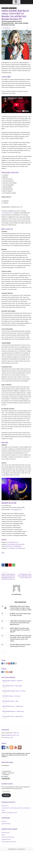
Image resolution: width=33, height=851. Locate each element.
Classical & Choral (6, 839)
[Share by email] (16, 663)
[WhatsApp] (13, 565)
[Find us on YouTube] (9, 672)
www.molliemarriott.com (8, 213)
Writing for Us (5, 805)
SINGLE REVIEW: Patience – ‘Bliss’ (10, 701)
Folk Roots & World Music (8, 837)
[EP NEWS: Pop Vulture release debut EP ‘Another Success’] (5, 615)
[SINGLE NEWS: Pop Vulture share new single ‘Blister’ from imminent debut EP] (5, 630)
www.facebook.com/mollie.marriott (15, 544)
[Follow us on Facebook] (2, 672)
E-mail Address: (5, 765)
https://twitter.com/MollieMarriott (13, 546)
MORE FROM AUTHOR (20, 602)
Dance (3, 835)
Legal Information (6, 823)
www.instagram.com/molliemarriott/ (16, 548)
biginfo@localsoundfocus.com (12, 735)
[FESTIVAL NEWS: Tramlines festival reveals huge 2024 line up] (5, 646)
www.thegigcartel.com (16, 509)
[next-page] (5, 652)
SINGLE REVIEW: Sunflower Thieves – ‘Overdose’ (14, 691)
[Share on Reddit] (7, 663)
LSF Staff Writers (6, 28)
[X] (6, 565)
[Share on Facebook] (2, 663)
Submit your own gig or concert (9, 812)
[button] (2, 2)
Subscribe (6, 795)
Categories (5, 776)
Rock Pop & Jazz (5, 8)
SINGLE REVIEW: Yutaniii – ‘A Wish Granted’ (12, 716)
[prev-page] (2, 652)
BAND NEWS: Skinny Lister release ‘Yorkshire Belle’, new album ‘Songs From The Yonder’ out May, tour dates (20, 608)
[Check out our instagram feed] (11, 672)
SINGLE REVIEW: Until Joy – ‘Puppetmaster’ (12, 706)
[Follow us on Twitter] (5, 672)
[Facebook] (3, 565)
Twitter (11, 737)
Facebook (5, 737)
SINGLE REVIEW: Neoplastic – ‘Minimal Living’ (13, 711)
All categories (6, 774)
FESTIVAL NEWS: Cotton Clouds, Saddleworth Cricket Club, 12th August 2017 (24, 576)
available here (15, 732)
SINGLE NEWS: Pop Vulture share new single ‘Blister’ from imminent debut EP (20, 630)
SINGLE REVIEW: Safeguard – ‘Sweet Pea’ (12, 680)
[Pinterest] (10, 565)
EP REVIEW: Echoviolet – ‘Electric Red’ (11, 696)
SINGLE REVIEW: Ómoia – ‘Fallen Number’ (12, 685)
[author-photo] (16, 592)
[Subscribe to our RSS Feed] (7, 672)
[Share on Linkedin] (11, 663)
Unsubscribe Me (7, 771)
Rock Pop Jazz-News (12, 8)
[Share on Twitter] (5, 663)
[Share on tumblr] (14, 663)
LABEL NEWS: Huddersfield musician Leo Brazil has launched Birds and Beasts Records (20, 622)
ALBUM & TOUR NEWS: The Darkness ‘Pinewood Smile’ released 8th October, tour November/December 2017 (8, 577)
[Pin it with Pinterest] (9, 663)
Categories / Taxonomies (8, 773)
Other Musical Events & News (9, 841)
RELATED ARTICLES (7, 602)
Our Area (4, 821)
